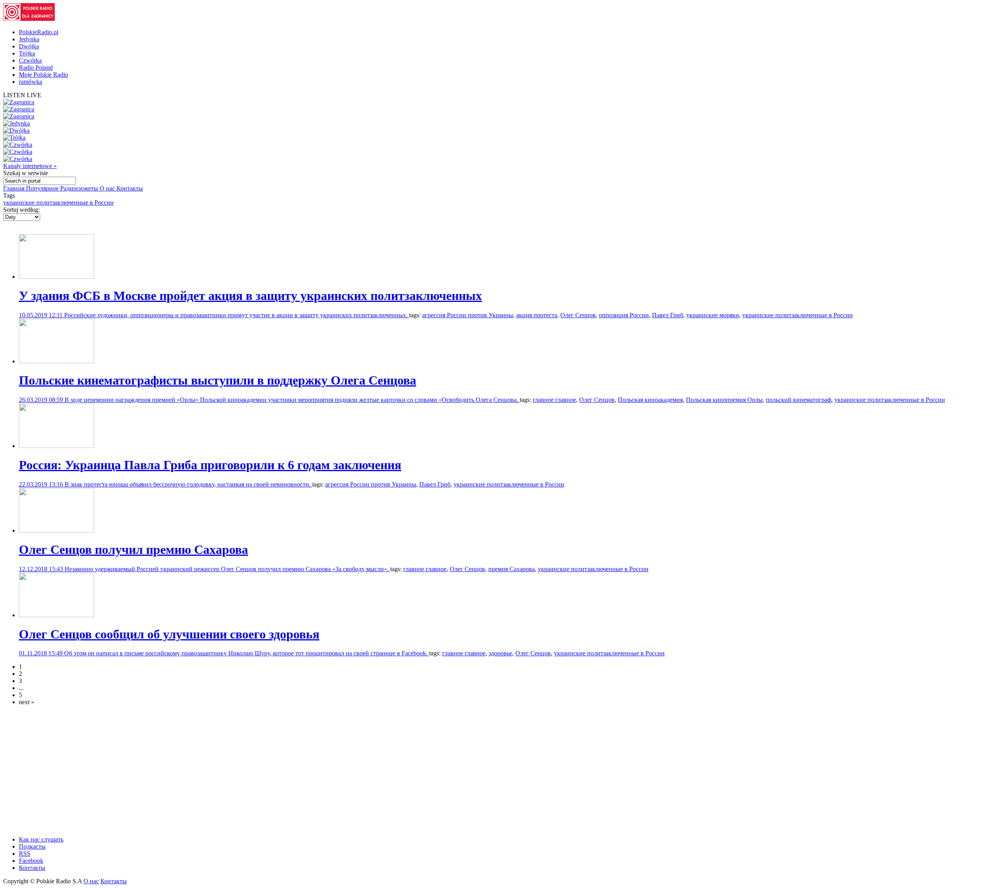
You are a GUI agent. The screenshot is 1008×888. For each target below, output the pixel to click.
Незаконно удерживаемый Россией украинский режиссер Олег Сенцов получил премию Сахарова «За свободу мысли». (227, 569)
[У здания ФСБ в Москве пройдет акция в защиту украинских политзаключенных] (56, 276)
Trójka (27, 53)
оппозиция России (624, 315)
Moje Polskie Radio (43, 74)
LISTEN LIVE (22, 95)
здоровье (500, 653)
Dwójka (29, 46)
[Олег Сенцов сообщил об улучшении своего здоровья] (56, 615)
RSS (24, 853)
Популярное (43, 188)
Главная (14, 188)
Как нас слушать (41, 839)
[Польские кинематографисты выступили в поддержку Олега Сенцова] (56, 361)
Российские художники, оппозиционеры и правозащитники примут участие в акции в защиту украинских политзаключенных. (236, 315)
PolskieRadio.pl (38, 32)
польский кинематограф (798, 399)
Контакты (130, 188)
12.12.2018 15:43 (42, 569)
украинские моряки (712, 315)
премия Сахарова (511, 569)
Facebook (31, 860)
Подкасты (32, 846)
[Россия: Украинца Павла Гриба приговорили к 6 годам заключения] (56, 445)
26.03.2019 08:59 (42, 399)
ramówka (30, 81)
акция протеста (536, 315)
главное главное (554, 399)
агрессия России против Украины (467, 315)
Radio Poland (36, 67)
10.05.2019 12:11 (41, 315)
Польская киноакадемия (650, 399)
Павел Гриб (667, 315)
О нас (108, 188)
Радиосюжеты (80, 188)
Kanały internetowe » (30, 166)
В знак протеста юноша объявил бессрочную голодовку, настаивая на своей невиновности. (188, 484)
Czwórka (30, 60)
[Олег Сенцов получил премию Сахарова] (56, 530)
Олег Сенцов (578, 315)
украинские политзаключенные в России (58, 202)
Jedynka (29, 39)
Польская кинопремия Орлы (724, 399)
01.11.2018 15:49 (41, 653)
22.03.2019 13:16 (42, 484)
